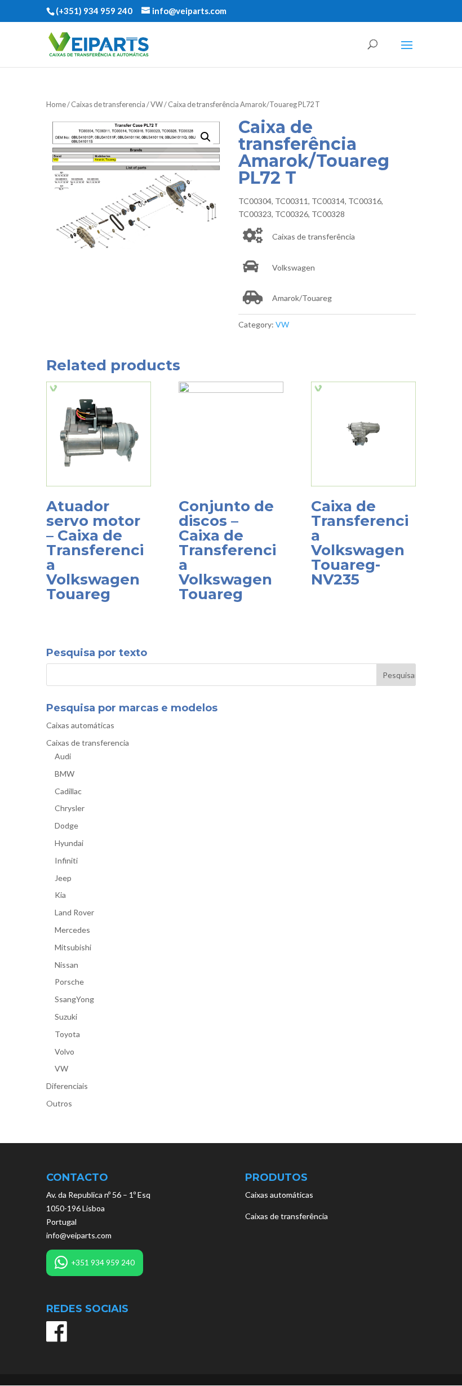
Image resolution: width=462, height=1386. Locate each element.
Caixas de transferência (286, 1216)
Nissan (66, 964)
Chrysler (70, 808)
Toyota (67, 1034)
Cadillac (68, 791)
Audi (63, 756)
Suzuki (66, 1016)
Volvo (64, 1051)
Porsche (69, 981)
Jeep (63, 878)
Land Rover (74, 912)
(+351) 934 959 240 (94, 11)
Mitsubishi (73, 947)
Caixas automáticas (80, 725)
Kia (60, 895)
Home (56, 104)
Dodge (66, 825)
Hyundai (69, 843)
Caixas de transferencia (108, 104)
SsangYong (74, 999)
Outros (59, 1103)
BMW (64, 773)
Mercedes (72, 930)
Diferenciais (67, 1086)
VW (156, 104)
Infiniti (66, 860)
